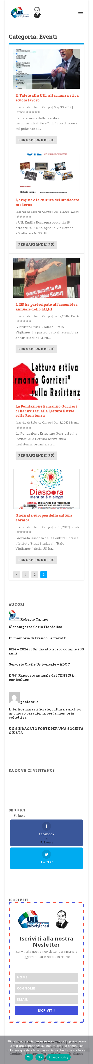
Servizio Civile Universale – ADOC (39, 664)
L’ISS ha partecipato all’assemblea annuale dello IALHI (46, 307)
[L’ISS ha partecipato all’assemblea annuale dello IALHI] (46, 278)
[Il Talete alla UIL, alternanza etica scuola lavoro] (46, 69)
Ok (29, 1057)
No (40, 1057)
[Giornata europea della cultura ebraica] (46, 489)
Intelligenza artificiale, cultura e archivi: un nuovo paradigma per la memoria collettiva (45, 713)
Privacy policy (58, 1057)
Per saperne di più (36, 140)
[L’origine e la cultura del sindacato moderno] (46, 173)
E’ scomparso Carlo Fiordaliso (35, 627)
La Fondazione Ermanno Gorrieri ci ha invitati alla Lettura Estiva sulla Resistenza (46, 411)
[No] (87, 1050)
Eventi (20, 112)
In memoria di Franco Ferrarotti (38, 638)
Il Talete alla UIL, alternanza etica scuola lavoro (47, 97)
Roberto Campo (41, 107)
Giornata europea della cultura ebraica (44, 517)
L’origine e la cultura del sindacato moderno (47, 202)
